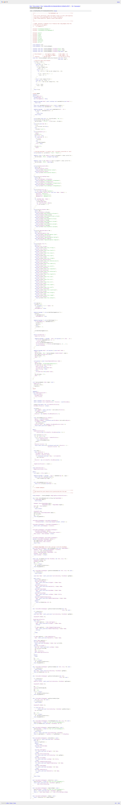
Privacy (11, 803)
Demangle (77, 6)
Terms (14, 803)
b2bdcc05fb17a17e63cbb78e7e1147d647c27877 (57, 6)
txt (115, 803)
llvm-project (36, 6)
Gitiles (7, 803)
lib (72, 6)
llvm (31, 6)
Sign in (118, 2)
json (119, 803)
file (55, 10)
